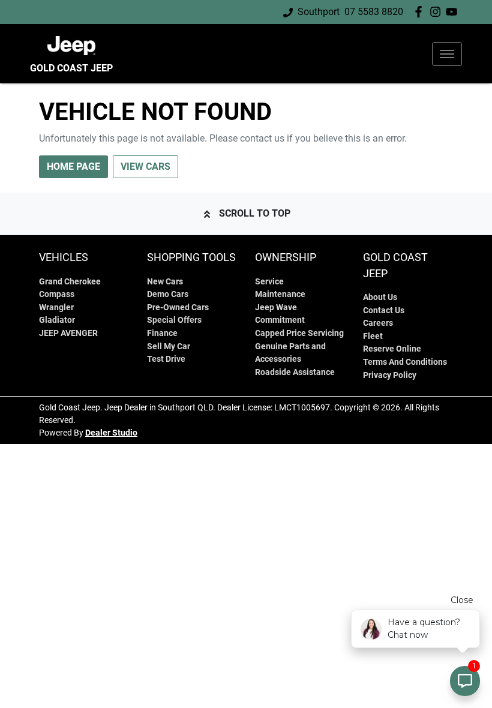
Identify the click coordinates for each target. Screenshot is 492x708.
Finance (162, 333)
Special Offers (174, 320)
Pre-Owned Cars (178, 307)
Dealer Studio (111, 432)
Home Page (73, 166)
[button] (447, 54)
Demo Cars (167, 294)
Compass (56, 294)
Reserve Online (392, 349)
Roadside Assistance (295, 372)
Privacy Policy (389, 375)
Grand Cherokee (70, 282)
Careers (378, 323)
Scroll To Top (254, 213)
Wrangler (56, 307)
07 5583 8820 (373, 11)
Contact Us (383, 310)
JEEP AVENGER (68, 333)
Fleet (373, 336)
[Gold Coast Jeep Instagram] (438, 11)
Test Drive (166, 359)
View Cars (145, 166)
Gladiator (57, 320)
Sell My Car (168, 346)
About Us (380, 297)
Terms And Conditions (405, 362)
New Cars (165, 282)
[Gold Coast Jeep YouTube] (454, 11)
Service (269, 282)
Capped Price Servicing (299, 333)
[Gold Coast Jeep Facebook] (421, 11)
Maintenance (280, 294)
